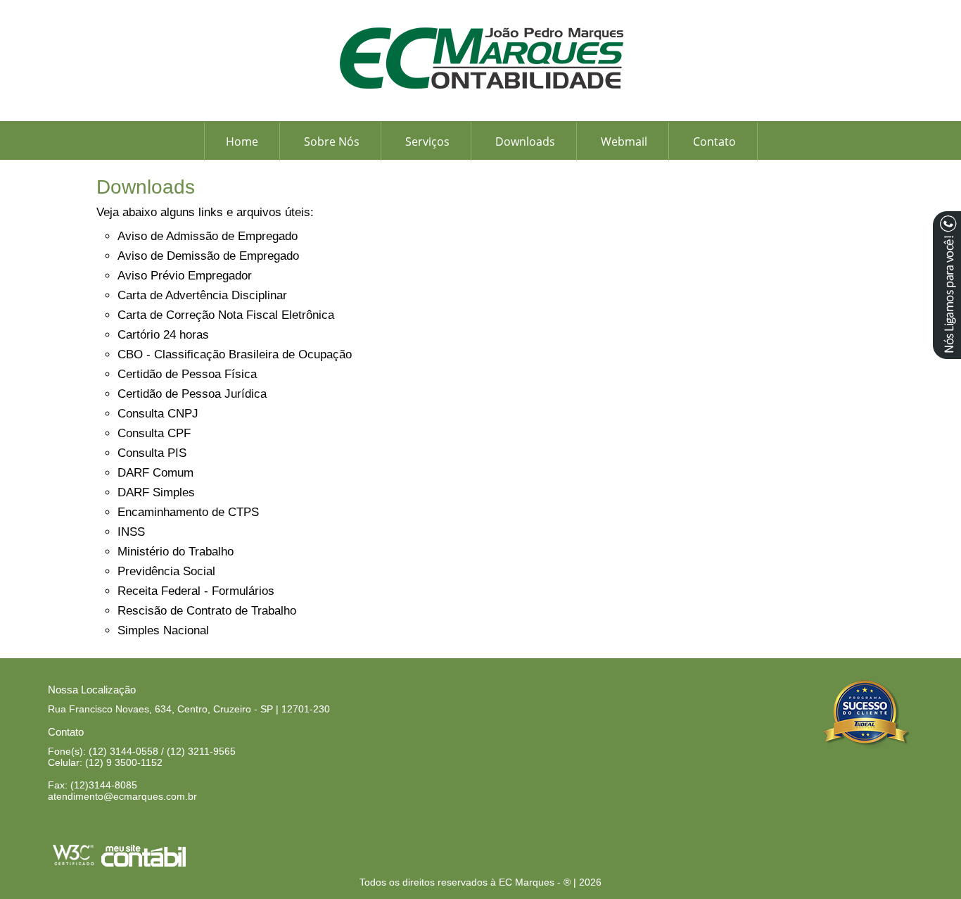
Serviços (427, 141)
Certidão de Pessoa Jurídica (192, 394)
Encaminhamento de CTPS (188, 512)
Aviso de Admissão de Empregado (207, 236)
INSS (131, 532)
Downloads (525, 141)
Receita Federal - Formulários (195, 591)
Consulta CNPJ (157, 413)
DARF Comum (155, 472)
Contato (714, 141)
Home (242, 141)
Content (947, 285)
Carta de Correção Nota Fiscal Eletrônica (225, 315)
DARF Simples (156, 492)
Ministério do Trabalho (175, 551)
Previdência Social (166, 571)
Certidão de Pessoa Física (187, 374)
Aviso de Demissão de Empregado (208, 256)
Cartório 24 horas (163, 334)
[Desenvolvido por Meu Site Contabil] (143, 863)
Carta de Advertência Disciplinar (202, 295)
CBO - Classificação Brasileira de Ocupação (234, 354)
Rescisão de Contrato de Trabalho (206, 610)
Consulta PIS (151, 453)
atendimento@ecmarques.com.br (122, 796)
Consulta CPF (154, 433)
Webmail (624, 141)
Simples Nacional (163, 630)
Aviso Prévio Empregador (184, 275)
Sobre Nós (331, 141)
